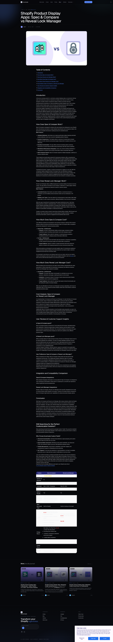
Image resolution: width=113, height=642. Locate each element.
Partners (64, 2)
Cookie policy (81, 618)
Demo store (41, 2)
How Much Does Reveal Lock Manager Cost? (48, 81)
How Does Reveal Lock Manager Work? (47, 77)
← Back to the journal (26, 9)
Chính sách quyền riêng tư (84, 634)
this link (72, 256)
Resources (70, 2)
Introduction (40, 72)
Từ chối (104, 638)
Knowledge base (64, 618)
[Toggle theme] (111, 2)
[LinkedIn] (24, 632)
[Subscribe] (23, 628)
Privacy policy (81, 616)
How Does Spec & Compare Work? (45, 75)
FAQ (61, 616)
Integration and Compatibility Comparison (47, 88)
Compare (62, 614)
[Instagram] (22, 632)
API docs (62, 619)
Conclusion (40, 90)
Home (51, 2)
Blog (60, 2)
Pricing (55, 2)
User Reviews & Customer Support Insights (47, 85)
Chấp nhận (93, 638)
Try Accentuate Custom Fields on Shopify (45, 465)
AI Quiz (47, 2)
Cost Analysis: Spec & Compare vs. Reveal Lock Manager (51, 83)
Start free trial (88, 2)
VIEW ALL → (90, 563)
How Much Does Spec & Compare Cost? (47, 79)
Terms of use (80, 614)
